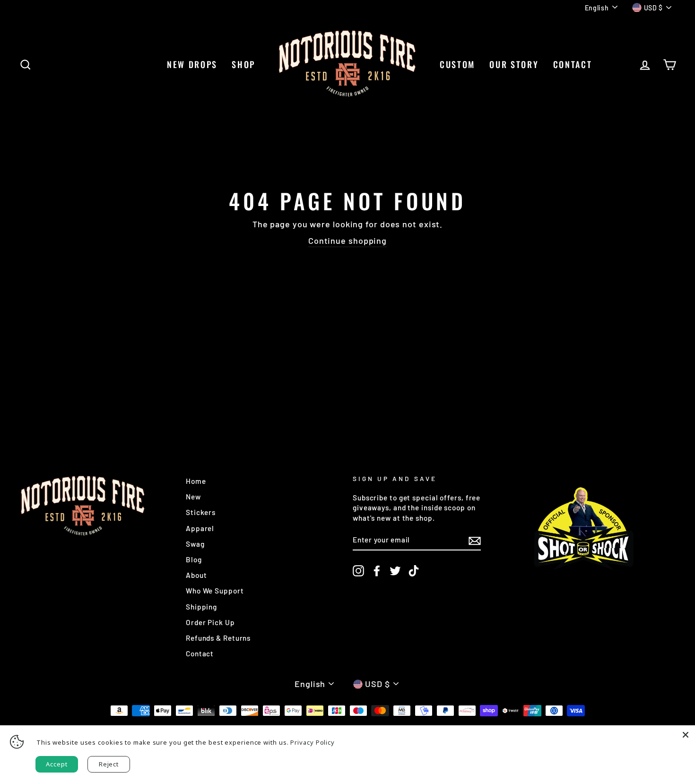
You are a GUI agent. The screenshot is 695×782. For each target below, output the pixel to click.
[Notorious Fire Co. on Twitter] (395, 570)
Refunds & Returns (218, 638)
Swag (195, 544)
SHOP (243, 64)
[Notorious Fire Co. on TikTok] (413, 570)
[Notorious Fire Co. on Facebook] (376, 570)
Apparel (200, 528)
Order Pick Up (210, 622)
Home (196, 481)
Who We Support (215, 590)
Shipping (201, 606)
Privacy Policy (312, 742)
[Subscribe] (475, 540)
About (196, 575)
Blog (194, 559)
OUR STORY (514, 64)
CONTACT (572, 64)
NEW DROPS (192, 64)
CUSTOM (457, 64)
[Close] (685, 734)
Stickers (201, 512)
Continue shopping (347, 240)
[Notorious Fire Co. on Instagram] (358, 570)
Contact (200, 653)
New (193, 496)
